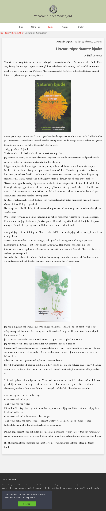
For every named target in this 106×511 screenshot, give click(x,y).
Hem (21, 27)
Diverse (65, 27)
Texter (50, 27)
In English (80, 27)
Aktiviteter (35, 27)
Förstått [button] (26, 504)
